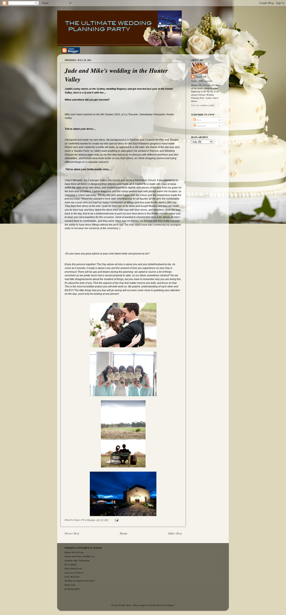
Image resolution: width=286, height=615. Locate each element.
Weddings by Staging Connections (79, 580)
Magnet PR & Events (74, 552)
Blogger (170, 605)
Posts (198, 119)
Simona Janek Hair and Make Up (79, 556)
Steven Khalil (70, 564)
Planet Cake (70, 584)
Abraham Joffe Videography (77, 560)
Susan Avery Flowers (73, 572)
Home (124, 533)
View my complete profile (202, 105)
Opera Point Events (73, 568)
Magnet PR (200, 76)
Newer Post (71, 533)
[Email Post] (116, 519)
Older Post (175, 533)
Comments (201, 125)
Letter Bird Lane (72, 576)
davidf (152, 605)
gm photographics (72, 588)
